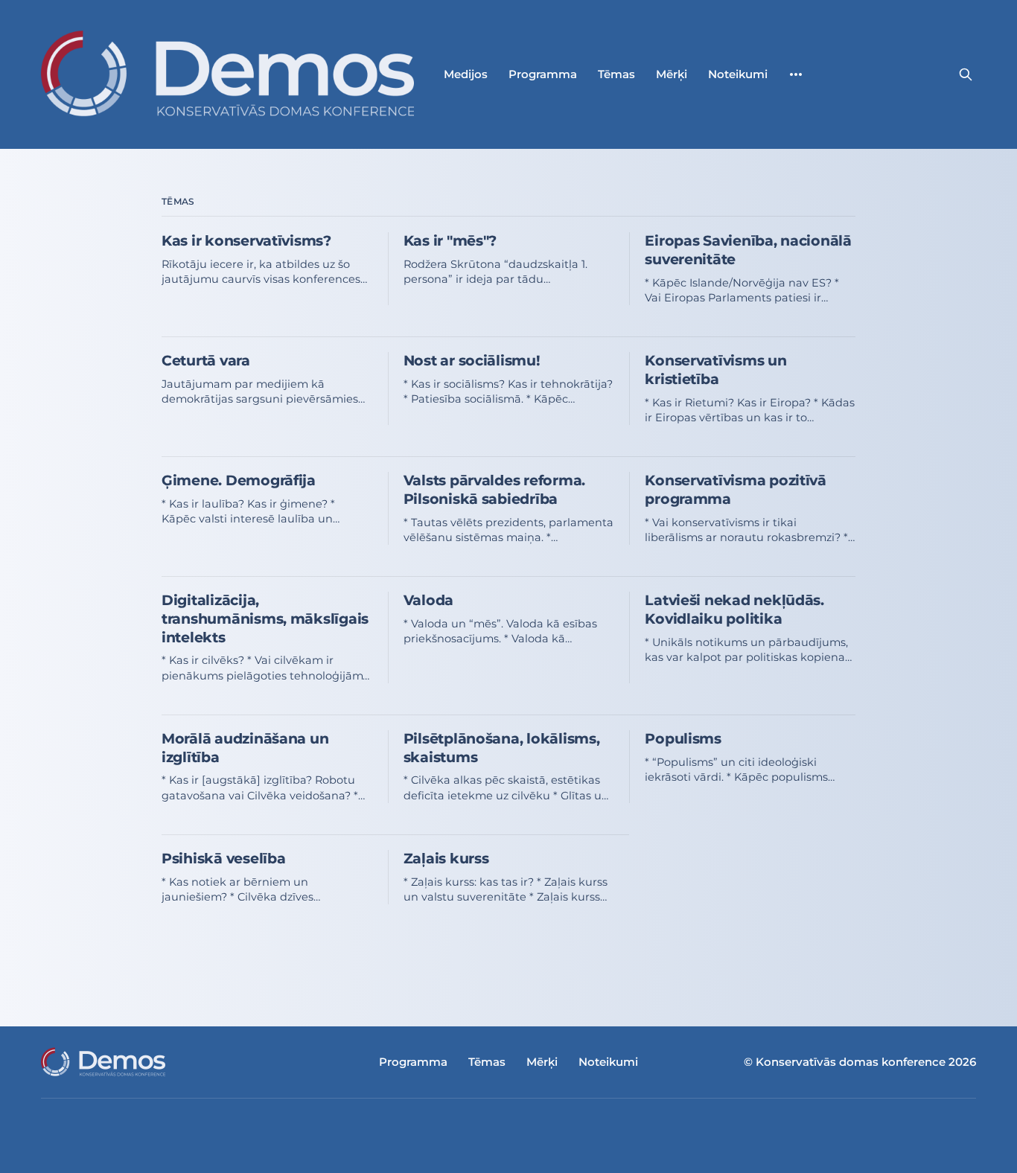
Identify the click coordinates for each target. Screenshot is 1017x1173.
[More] (796, 74)
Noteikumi (738, 74)
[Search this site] (966, 74)
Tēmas (616, 74)
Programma (542, 74)
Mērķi (671, 74)
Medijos (466, 74)
